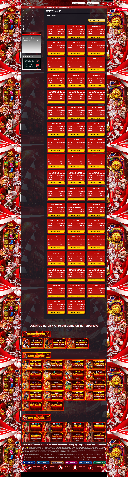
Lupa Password (29, 26)
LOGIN (103, 3)
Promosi (27, 29)
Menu (3, 470)
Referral (27, 20)
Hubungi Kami (29, 23)
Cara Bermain (29, 11)
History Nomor (29, 14)
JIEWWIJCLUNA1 (65, 475)
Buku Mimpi (29, 17)
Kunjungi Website (56, 37)
